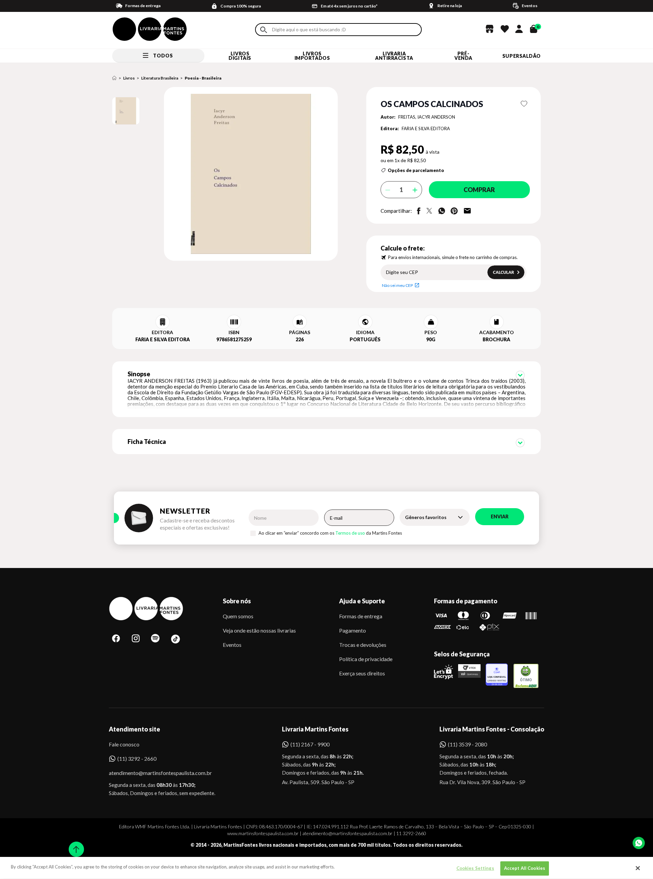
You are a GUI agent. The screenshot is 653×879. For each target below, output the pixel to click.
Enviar (499, 516)
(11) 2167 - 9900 (310, 744)
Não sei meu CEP (397, 285)
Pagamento (352, 630)
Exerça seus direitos (362, 673)
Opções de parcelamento (416, 170)
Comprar (479, 189)
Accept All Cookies (524, 868)
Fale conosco (124, 744)
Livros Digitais (240, 55)
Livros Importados (312, 55)
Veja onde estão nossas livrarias (259, 630)
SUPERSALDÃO (521, 56)
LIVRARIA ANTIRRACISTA (394, 55)
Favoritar (524, 104)
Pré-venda (463, 55)
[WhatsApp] (639, 843)
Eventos (232, 644)
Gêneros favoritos (426, 517)
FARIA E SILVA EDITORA (426, 128)
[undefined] (227, 174)
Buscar (263, 29)
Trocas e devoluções (362, 644)
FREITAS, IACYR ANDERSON (426, 117)
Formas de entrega (360, 616)
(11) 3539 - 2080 (467, 744)
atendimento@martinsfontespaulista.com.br (154, 773)
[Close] (638, 868)
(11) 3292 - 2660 (136, 758)
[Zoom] (125, 110)
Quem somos (238, 616)
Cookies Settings (475, 868)
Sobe (74, 845)
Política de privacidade (365, 659)
